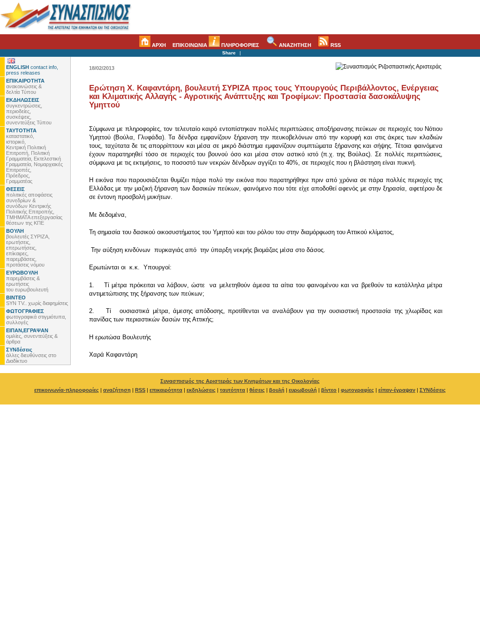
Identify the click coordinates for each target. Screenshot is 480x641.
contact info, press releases (32, 70)
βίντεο (329, 390)
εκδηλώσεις (201, 390)
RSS (335, 45)
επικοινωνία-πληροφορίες (66, 390)
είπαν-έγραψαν (396, 390)
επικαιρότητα (166, 390)
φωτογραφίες (357, 390)
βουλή (277, 390)
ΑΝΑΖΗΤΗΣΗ (294, 45)
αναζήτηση (117, 390)
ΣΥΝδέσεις (433, 390)
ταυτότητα (232, 390)
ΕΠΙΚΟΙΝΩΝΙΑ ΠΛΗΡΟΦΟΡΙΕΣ (215, 45)
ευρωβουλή (303, 390)
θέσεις (257, 390)
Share (229, 52)
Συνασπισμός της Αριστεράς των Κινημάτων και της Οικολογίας (240, 381)
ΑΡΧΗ (158, 45)
